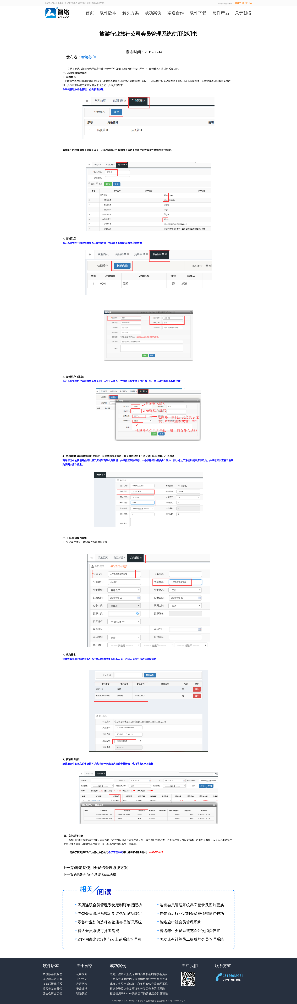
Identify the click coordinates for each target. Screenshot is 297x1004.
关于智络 (243, 13)
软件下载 (198, 13)
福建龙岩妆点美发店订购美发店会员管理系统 (137, 988)
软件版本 (108, 13)
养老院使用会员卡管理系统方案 (101, 868)
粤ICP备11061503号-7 (175, 1001)
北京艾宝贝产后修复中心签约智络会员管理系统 (139, 983)
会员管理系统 (115, 852)
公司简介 (81, 974)
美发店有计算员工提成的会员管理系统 (192, 939)
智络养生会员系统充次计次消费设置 (190, 931)
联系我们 (81, 993)
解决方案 (130, 13)
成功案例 (153, 13)
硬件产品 (220, 13)
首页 (90, 13)
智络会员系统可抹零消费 (98, 931)
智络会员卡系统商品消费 (96, 874)
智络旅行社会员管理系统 (180, 922)
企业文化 (81, 979)
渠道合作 (175, 13)
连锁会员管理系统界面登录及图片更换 (192, 905)
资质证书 (81, 988)
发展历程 (81, 983)
